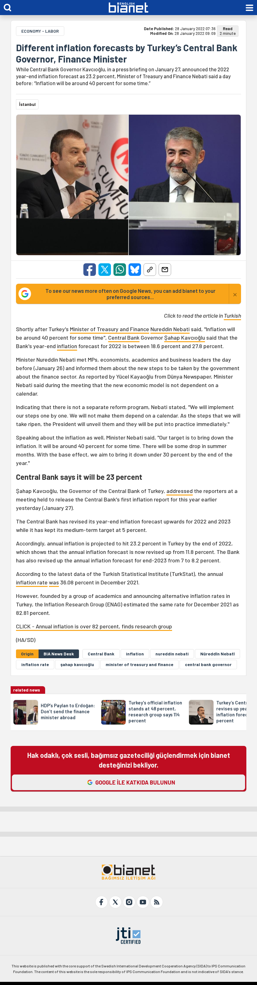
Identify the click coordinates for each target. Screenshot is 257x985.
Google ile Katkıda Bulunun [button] (135, 782)
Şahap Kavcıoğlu (184, 337)
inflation (67, 345)
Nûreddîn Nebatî (217, 653)
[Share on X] (104, 269)
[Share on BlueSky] (134, 269)
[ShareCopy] (150, 269)
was (54, 582)
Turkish (232, 315)
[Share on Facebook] (89, 269)
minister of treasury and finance (139, 664)
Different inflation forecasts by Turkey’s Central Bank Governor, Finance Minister (126, 53)
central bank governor (208, 664)
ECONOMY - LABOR (40, 31)
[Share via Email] (165, 269)
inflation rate (32, 582)
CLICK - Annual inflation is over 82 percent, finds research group (94, 626)
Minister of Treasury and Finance (109, 329)
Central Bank (123, 337)
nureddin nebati (172, 653)
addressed (179, 490)
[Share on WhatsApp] (119, 269)
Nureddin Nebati (170, 329)
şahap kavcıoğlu (77, 664)
